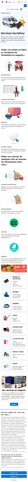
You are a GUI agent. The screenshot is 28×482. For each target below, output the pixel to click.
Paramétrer (14, 480)
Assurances (15, 284)
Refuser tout (14, 476)
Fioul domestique (17, 294)
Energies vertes (16, 297)
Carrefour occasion (17, 329)
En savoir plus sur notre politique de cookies (13, 451)
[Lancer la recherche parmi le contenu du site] (25, 5)
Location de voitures (17, 307)
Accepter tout (14, 473)
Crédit (14, 283)
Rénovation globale (17, 367)
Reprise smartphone (17, 332)
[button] (14, 2)
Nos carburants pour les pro (19, 346)
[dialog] (14, 445)
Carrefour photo (16, 321)
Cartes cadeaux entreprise (19, 344)
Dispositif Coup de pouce (18, 366)
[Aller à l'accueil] (2, 2)
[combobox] (14, 5)
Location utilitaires (17, 309)
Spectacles (15, 318)
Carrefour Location (17, 306)
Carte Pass (15, 281)
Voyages (15, 319)
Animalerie (15, 357)
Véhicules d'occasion (17, 331)
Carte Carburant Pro (17, 343)
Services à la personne (18, 369)
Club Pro (15, 341)
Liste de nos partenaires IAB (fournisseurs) (12, 467)
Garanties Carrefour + (18, 286)
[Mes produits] (19, 2)
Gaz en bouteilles (17, 296)
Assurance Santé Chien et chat (19, 355)
